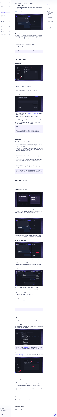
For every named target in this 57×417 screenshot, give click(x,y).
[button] (55, 415)
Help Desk (19, 3)
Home (16, 3)
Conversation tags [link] (31, 3)
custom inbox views (26, 347)
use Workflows (39, 209)
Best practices (25, 3)
